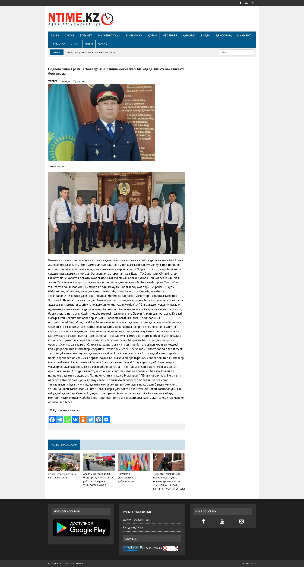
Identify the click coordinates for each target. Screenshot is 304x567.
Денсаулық (224, 35)
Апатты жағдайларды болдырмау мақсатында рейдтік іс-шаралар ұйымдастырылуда (98, 479)
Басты (55, 35)
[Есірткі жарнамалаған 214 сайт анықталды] (64, 469)
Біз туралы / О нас (133, 527)
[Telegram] (59, 419)
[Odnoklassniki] (83, 419)
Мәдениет (169, 35)
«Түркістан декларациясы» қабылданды (127, 477)
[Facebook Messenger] (106, 419)
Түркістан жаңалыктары (137, 511)
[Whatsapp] (67, 419)
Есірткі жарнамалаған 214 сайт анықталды (64, 475)
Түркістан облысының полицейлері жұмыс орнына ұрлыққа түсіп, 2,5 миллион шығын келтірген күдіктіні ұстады (169, 481)
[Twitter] (90, 419)
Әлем (89, 43)
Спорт (75, 43)
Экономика (134, 35)
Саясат (69, 35)
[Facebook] (52, 419)
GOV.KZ (102, 43)
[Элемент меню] (240, 2)
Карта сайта (249, 563)
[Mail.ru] (98, 419)
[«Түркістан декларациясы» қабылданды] (134, 469)
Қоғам (152, 35)
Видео (205, 35)
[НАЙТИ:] (236, 52)
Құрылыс (189, 35)
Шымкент (244, 35)
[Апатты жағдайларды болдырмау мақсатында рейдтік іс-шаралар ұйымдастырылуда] (99, 469)
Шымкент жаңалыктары (136, 519)
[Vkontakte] (75, 419)
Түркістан (58, 43)
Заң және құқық (108, 35)
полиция (65, 81)
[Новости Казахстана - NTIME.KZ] (81, 18)
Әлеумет (86, 35)
